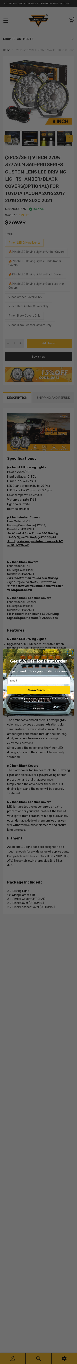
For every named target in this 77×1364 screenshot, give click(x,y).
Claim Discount (39, 690)
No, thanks (38, 708)
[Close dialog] (70, 652)
